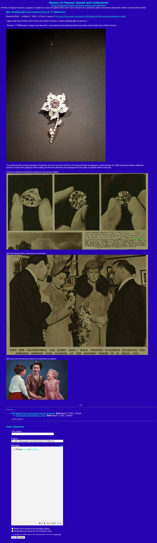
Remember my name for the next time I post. (33, 531)
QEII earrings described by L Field (31, 416)
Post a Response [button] (59, 5)
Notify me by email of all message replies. (32, 529)
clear (61, 445)
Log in (25, 449)
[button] (40, 523)
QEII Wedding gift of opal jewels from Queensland (32, 413)
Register (34, 449)
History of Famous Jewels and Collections (86, 5)
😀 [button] (48, 523)
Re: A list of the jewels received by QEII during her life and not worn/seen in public (90, 16)
